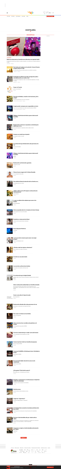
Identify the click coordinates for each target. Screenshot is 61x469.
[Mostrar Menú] (8, 12)
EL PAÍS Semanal (38, 451)
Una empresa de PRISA (14, 450)
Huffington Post (22, 451)
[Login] (53, 13)
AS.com (39, 449)
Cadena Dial (35, 451)
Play (30, 467)
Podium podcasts (28, 452)
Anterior (25, 467)
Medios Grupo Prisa (14, 452)
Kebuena (44, 451)
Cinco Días (32, 451)
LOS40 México (30, 13)
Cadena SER (37, 449)
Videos (27, 16)
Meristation (43, 452)
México (50, 12)
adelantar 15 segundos (33, 467)
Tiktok (26, 442)
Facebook (31, 442)
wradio (29, 451)
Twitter (33, 442)
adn (42, 449)
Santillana (29, 449)
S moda (35, 452)
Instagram (29, 442)
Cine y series (23, 16)
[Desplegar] (30, 464)
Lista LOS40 (8, 16)
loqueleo (39, 452)
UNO (27, 451)
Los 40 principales (25, 449)
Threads (34, 442)
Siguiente (23, 437)
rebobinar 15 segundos (27, 467)
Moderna (24, 452)
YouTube (28, 442)
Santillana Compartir (33, 449)
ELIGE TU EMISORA (50, 467)
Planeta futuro (42, 451)
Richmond (20, 452)
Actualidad (13, 16)
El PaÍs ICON (32, 452)
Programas (18, 16)
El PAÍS (21, 449)
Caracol (45, 449)
